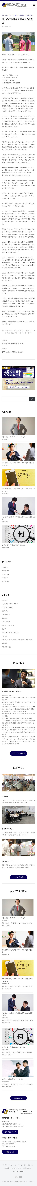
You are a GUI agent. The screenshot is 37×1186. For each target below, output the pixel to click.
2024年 (4, 567)
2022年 (4, 574)
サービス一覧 (22, 1165)
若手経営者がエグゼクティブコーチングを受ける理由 (18, 463)
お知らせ (4, 600)
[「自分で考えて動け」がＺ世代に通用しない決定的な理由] (18, 506)
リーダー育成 (14, 15)
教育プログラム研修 (8, 625)
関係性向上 (30, 15)
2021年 (4, 578)
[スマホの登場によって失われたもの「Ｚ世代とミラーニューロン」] (18, 477)
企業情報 (6, 1168)
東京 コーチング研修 (12, 1181)
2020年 (4, 581)
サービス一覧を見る (18, 877)
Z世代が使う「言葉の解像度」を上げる (13, 545)
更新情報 (30, 1165)
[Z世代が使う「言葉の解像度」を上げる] (18, 534)
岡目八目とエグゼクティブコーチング (13, 437)
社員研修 (4, 636)
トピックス (5, 15)
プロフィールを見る (18, 753)
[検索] (32, 399)
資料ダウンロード (10, 1132)
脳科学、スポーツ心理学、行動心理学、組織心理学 (17, 639)
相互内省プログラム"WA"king (10, 632)
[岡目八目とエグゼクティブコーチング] (18, 426)
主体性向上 (22, 15)
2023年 (4, 571)
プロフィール (12, 1165)
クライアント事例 (7, 607)
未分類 (4, 629)
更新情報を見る (18, 1098)
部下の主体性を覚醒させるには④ (12, 352)
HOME (5, 1165)
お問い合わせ (10, 1152)
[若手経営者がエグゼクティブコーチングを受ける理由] (18, 452)
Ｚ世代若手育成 (6, 647)
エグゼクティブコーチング (10, 604)
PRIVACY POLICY (18, 1171)
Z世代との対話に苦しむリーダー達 (12, 1079)
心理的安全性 (6, 621)
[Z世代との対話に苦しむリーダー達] (17, 1068)
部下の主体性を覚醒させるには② (12, 343)
